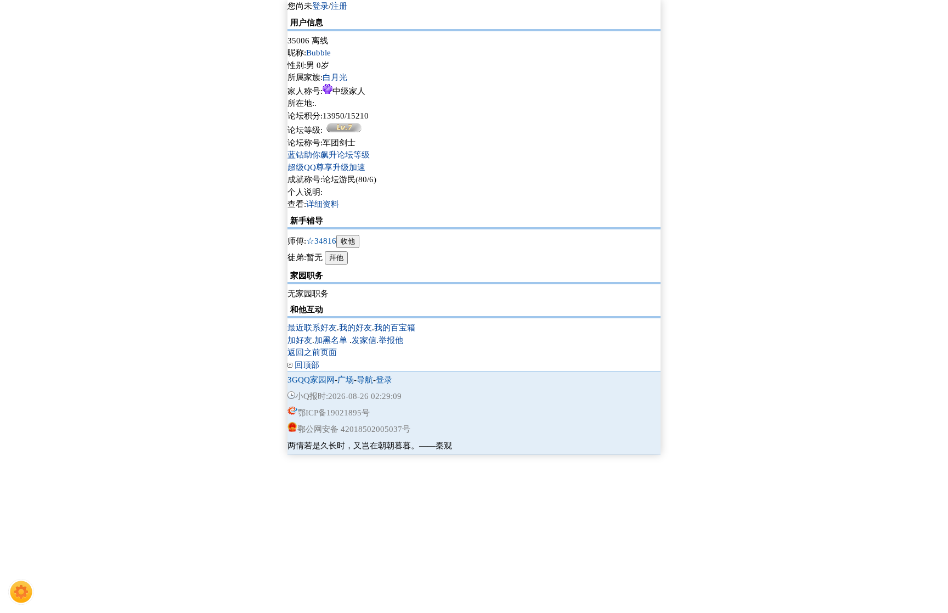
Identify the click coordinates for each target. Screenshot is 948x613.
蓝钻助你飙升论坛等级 (328, 154)
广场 (345, 379)
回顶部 (307, 365)
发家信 (364, 340)
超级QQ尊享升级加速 (326, 167)
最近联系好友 (312, 327)
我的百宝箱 (394, 327)
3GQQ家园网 (311, 379)
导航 (365, 379)
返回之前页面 (312, 352)
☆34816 (321, 241)
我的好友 (355, 327)
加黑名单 (330, 340)
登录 (320, 6)
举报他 (391, 340)
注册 (339, 6)
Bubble (318, 52)
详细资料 (322, 204)
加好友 (299, 340)
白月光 (335, 77)
